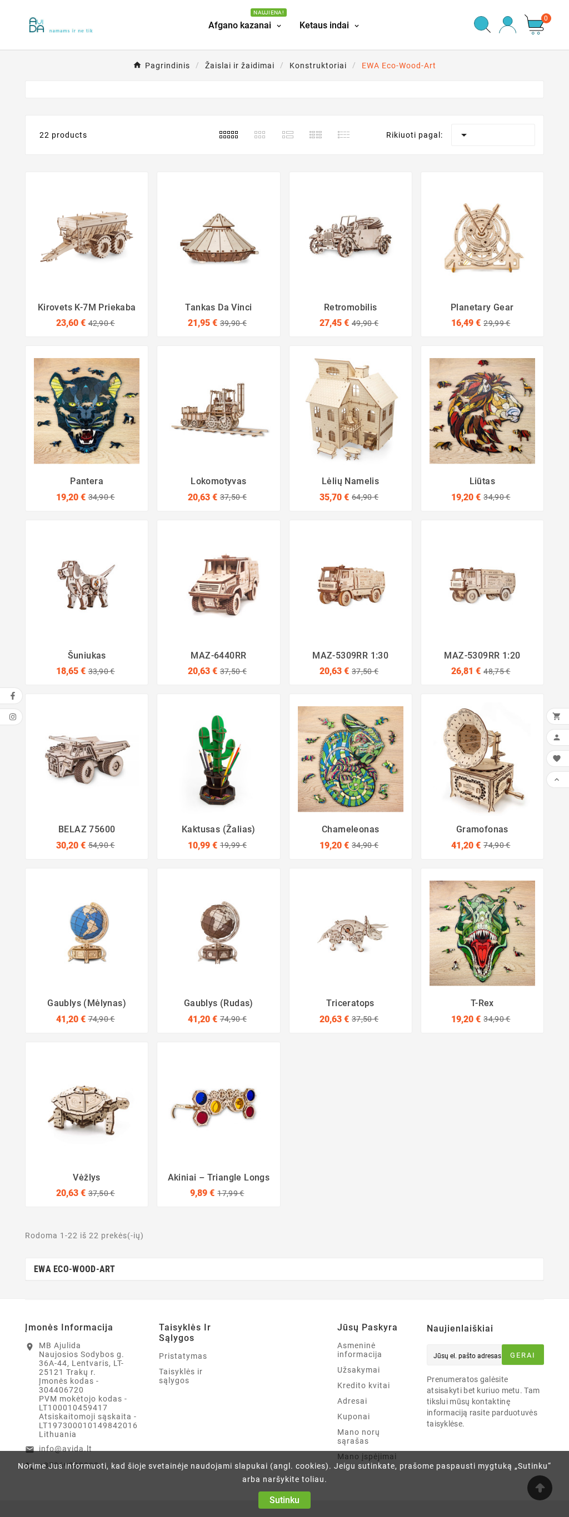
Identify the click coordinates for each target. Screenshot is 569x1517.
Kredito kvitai (363, 1385)
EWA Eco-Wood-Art (75, 1269)
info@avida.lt (65, 1448)
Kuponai (353, 1416)
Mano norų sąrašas (358, 1436)
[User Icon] (507, 24)
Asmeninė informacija (359, 1350)
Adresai (352, 1401)
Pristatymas (183, 1356)
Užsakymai (358, 1369)
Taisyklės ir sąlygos (181, 1376)
